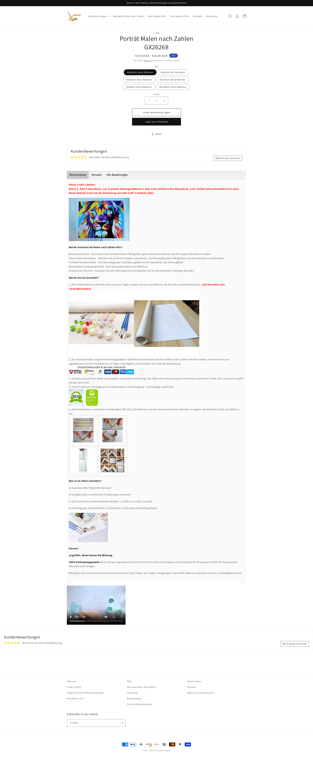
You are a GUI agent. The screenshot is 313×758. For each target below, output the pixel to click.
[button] (98, 16)
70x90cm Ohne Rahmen (139, 87)
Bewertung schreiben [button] (228, 158)
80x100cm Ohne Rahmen (172, 87)
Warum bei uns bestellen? (201, 692)
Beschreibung (77, 174)
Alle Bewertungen (117, 174)
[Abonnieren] (121, 723)
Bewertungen (134, 698)
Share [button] (158, 134)
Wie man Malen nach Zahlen (142, 687)
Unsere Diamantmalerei (139, 704)
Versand (147, 60)
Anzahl (156, 94)
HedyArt (152, 751)
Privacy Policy (74, 687)
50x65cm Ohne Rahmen (139, 79)
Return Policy (194, 681)
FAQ (129, 681)
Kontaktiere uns (75, 698)
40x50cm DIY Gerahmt (173, 72)
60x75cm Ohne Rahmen (173, 79)
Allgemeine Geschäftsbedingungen (85, 692)
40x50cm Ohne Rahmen (140, 72)
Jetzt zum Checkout (156, 121)
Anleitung (132, 692)
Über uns (71, 681)
